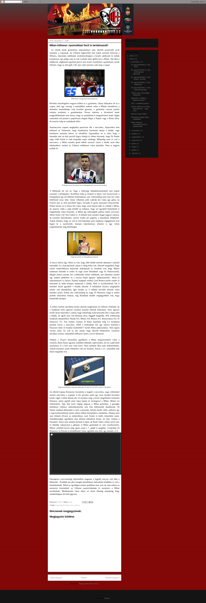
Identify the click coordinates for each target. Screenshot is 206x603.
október (135, 134)
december (136, 62)
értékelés (62, 505)
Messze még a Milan (139, 114)
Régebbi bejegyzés (112, 578)
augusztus (136, 140)
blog (57, 505)
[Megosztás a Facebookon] (90, 502)
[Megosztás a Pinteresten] (92, 502)
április (134, 150)
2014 (132, 59)
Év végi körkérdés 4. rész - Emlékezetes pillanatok (140, 72)
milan (67, 505)
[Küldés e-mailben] (83, 502)
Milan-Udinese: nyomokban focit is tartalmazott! (139, 124)
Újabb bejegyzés (56, 578)
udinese (77, 505)
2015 (132, 56)
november (136, 130)
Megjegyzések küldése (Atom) (89, 584)
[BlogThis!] (85, 502)
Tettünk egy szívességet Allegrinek (140, 94)
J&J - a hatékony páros (140, 103)
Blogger (107, 598)
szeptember (136, 137)
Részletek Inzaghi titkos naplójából (140, 118)
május (134, 147)
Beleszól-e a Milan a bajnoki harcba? (139, 99)
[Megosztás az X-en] (87, 502)
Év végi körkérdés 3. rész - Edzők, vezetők (140, 78)
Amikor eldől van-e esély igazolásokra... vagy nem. (140, 109)
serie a (72, 505)
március (135, 153)
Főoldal (84, 578)
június (134, 143)
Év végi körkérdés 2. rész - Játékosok (140, 83)
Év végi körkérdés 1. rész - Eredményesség (140, 89)
